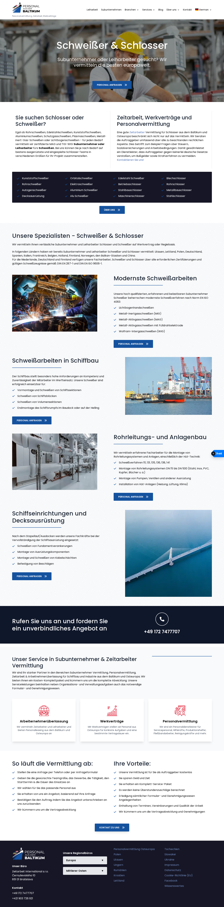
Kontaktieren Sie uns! (130, 160)
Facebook (170, 881)
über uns (109, 210)
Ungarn (118, 865)
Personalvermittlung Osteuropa (134, 849)
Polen (117, 854)
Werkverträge (112, 721)
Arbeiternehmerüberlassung (44, 721)
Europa (85, 860)
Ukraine (169, 860)
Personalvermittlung (180, 721)
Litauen (118, 860)
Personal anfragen (109, 85)
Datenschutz (172, 870)
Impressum (171, 865)
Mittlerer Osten (85, 871)
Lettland (119, 881)
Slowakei (170, 854)
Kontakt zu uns (109, 827)
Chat (218, 453)
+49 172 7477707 (23, 893)
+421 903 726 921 (22, 898)
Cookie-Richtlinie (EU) (178, 875)
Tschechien (171, 849)
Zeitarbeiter (137, 132)
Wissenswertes (174, 886)
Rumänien (120, 870)
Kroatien (119, 875)
